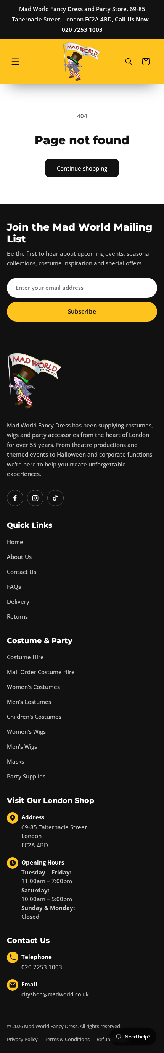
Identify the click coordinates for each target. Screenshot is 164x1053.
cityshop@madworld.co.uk (55, 994)
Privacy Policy (22, 1039)
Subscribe (82, 311)
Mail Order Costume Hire (41, 672)
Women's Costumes (33, 687)
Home (15, 542)
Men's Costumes (29, 701)
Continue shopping (82, 168)
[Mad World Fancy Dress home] (34, 381)
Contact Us (21, 571)
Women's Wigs (26, 731)
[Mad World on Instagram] (35, 498)
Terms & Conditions (67, 1039)
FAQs (14, 586)
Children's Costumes (34, 716)
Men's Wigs (22, 746)
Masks (15, 761)
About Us (19, 557)
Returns (17, 616)
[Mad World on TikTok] (55, 498)
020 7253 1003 (41, 967)
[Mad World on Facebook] (15, 498)
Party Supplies (26, 776)
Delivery (18, 601)
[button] (15, 61)
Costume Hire (25, 657)
